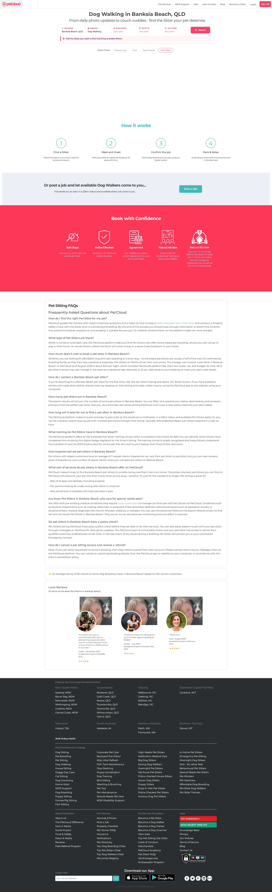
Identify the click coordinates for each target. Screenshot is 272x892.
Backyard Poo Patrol (109, 756)
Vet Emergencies (148, 858)
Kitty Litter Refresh (107, 760)
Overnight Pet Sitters (150, 768)
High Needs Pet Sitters (151, 752)
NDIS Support (182, 4)
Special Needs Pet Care (110, 796)
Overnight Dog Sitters (192, 760)
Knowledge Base (189, 830)
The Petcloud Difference (69, 822)
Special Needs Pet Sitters (194, 772)
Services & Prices (106, 818)
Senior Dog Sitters (148, 780)
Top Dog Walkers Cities (110, 854)
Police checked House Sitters (155, 776)
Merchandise (145, 846)
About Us (60, 818)
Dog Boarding (63, 792)
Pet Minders (187, 776)
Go (116, 878)
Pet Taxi (101, 788)
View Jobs (144, 834)
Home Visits (62, 784)
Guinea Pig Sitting (66, 800)
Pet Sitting (61, 760)
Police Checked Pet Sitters (153, 792)
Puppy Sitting (63, 796)
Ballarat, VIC (145, 700)
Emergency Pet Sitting (193, 756)
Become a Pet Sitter (149, 818)
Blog (222, 4)
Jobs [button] (196, 4)
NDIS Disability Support (111, 800)
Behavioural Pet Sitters (193, 768)
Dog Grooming (64, 780)
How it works (209, 4)
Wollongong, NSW (66, 704)
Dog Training (104, 776)
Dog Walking (63, 764)
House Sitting (63, 768)
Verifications (104, 838)
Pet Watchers (187, 780)
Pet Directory (104, 842)
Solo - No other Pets (191, 764)
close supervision (128, 503)
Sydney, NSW (63, 692)
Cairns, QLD (103, 716)
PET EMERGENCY (190, 818)
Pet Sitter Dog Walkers (193, 788)
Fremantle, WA (147, 732)
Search (202, 30)
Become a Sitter (237, 4)
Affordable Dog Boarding (194, 784)
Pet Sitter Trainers (190, 792)
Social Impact (63, 830)
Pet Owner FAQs (106, 830)
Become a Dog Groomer (152, 830)
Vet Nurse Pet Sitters (150, 772)
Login (253, 4)
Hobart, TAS (62, 728)
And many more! (65, 738)
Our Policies (187, 838)
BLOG (210, 878)
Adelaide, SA (104, 728)
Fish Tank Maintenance (110, 764)
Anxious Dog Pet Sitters (152, 796)
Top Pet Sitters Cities (109, 850)
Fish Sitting (62, 804)
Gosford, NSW (63, 708)
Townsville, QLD (106, 708)
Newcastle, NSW (65, 700)
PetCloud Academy (149, 850)
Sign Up (265, 4)
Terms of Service (189, 842)
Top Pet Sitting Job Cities (152, 838)
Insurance (102, 834)
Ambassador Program (151, 862)
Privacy (184, 834)
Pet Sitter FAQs (147, 854)
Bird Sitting (103, 780)
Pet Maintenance (107, 792)
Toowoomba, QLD (107, 704)
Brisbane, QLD (105, 692)
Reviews (60, 842)
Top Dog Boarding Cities (111, 846)
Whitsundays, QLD (108, 712)
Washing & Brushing (109, 784)
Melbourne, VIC (147, 692)
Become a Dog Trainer (151, 826)
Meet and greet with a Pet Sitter (176, 323)
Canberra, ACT (188, 692)
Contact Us (186, 850)
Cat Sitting (61, 776)
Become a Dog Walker (151, 822)
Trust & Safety (63, 834)
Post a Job (190, 189)
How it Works (63, 826)
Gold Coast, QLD (106, 696)
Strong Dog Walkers (150, 764)
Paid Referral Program (68, 846)
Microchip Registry (108, 858)
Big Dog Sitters (147, 760)
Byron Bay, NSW (65, 696)
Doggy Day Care (64, 772)
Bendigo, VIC (145, 704)
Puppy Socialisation (108, 772)
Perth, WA (144, 728)
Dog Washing (105, 768)
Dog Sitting (62, 752)
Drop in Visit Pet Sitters (151, 788)
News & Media (63, 838)
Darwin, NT (186, 728)
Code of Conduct (148, 842)
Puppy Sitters (146, 784)
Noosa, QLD (103, 700)
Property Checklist (107, 826)
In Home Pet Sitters (191, 752)
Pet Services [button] (164, 4)
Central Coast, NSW (66, 712)
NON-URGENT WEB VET (194, 824)
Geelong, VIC (145, 696)
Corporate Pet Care (108, 752)
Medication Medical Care (152, 756)
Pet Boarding (63, 756)
